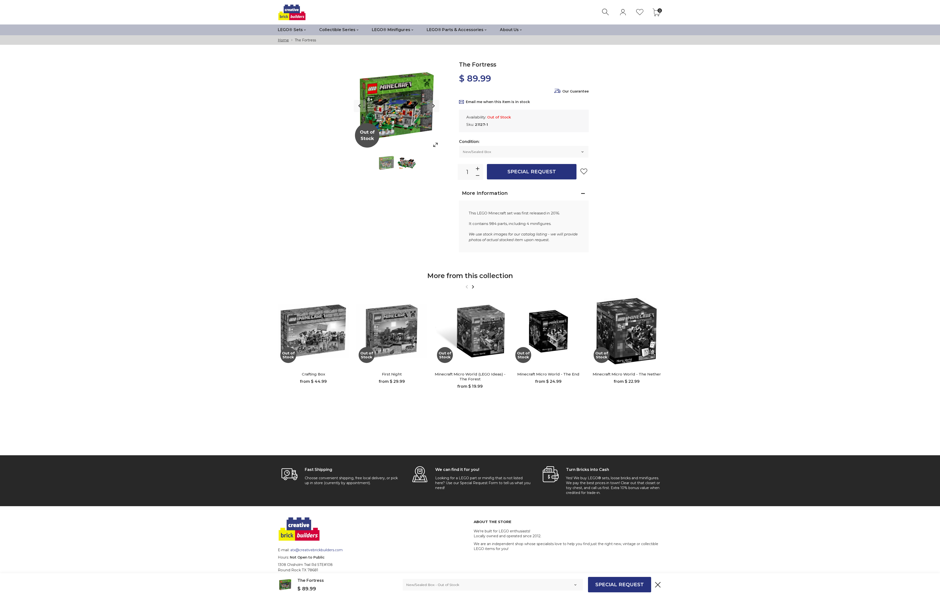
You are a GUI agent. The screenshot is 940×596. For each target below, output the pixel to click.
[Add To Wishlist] (584, 171)
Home (283, 40)
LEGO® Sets (290, 29)
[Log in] (622, 12)
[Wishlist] (639, 12)
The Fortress (310, 580)
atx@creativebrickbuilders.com (316, 550)
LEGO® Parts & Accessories (455, 29)
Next (433, 106)
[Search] (606, 12)
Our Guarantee (575, 91)
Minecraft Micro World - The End (548, 374)
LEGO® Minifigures (391, 29)
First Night (392, 374)
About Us (509, 29)
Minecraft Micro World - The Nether (627, 374)
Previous (360, 106)
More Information (485, 193)
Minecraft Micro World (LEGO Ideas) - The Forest (470, 376)
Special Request (531, 172)
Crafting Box (313, 374)
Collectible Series (337, 29)
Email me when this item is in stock (498, 102)
